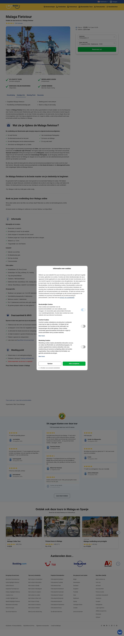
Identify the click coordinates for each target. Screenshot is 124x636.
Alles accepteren (74, 363)
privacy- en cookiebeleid (67, 297)
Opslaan (49, 363)
